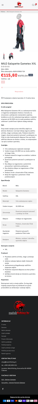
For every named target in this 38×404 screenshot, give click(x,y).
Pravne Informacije (7, 339)
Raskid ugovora (6, 353)
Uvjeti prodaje (5, 333)
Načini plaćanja (5, 330)
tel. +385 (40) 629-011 (9, 365)
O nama (3, 324)
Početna (3, 11)
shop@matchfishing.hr (9, 362)
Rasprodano (19, 91)
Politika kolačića (6, 345)
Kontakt (3, 336)
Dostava (3, 327)
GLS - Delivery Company (8, 380)
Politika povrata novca (8, 351)
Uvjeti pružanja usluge (8, 348)
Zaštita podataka (6, 342)
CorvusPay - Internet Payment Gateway (13, 383)
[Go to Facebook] (3, 389)
